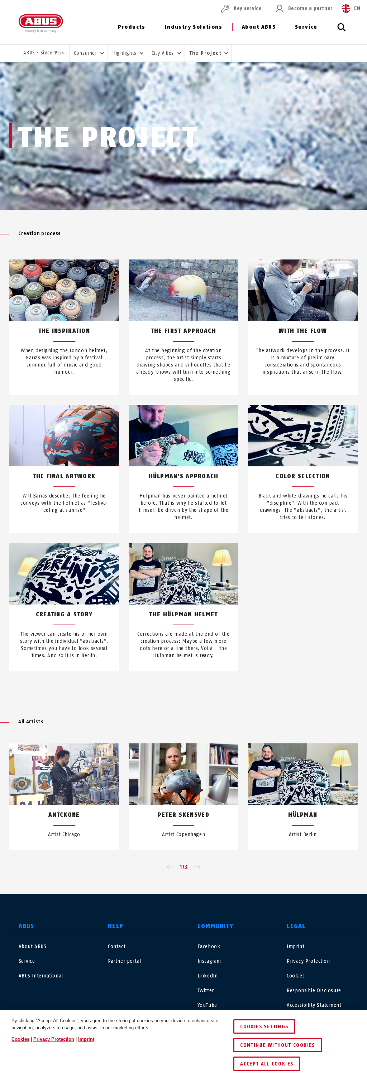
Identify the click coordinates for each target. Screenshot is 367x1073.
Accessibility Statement (314, 1005)
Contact (116, 946)
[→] (197, 867)
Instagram (209, 961)
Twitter (205, 990)
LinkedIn (207, 976)
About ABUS (259, 27)
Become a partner (310, 8)
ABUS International (41, 976)
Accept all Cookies (266, 1064)
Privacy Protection (308, 961)
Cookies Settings (264, 1027)
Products (132, 27)
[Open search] (341, 31)
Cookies (296, 976)
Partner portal (124, 961)
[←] (170, 867)
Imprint (295, 946)
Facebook (208, 946)
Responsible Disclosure (314, 990)
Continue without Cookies (277, 1045)
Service (306, 27)
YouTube (207, 1005)
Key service (248, 8)
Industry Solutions (193, 27)
